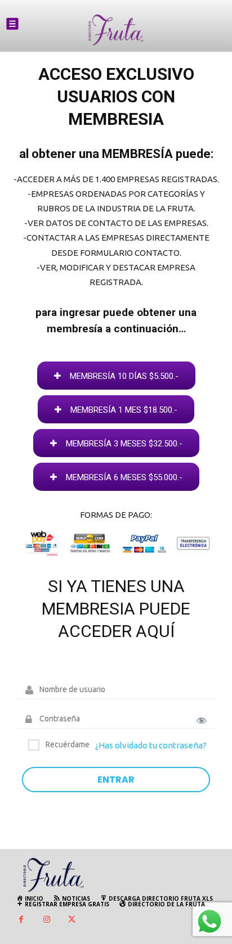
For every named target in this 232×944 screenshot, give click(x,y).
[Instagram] (46, 920)
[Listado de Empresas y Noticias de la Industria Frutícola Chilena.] (116, 30)
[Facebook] (21, 920)
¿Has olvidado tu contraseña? (151, 745)
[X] (72, 920)
